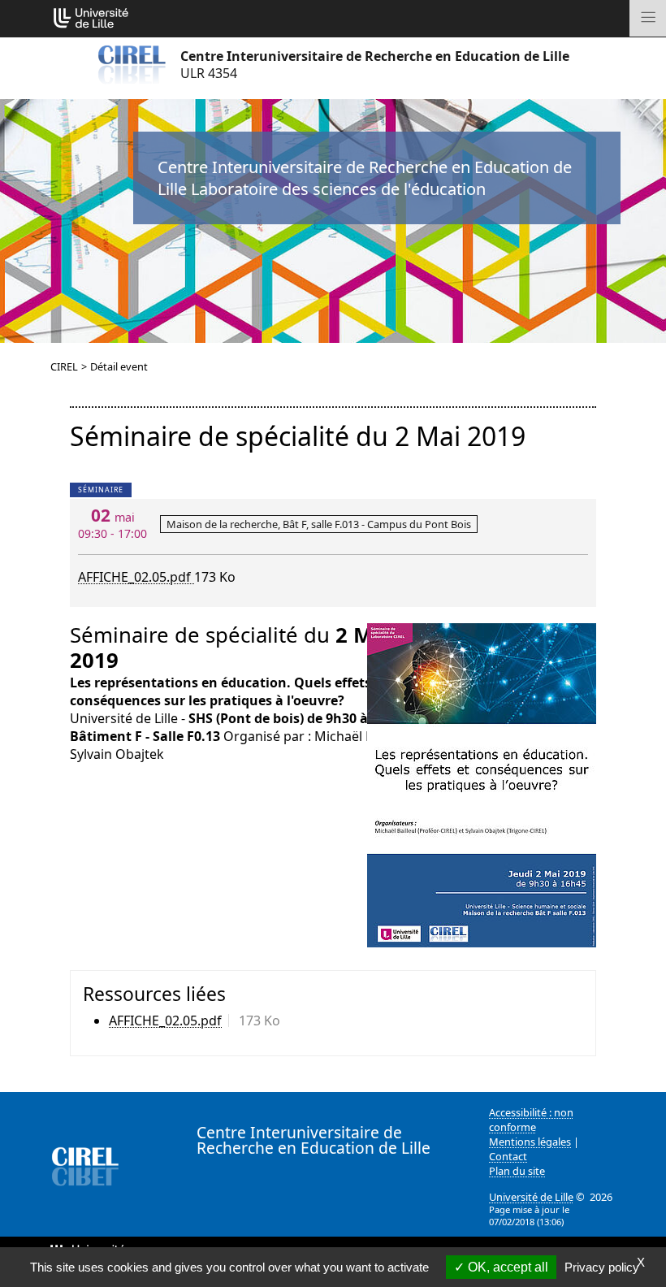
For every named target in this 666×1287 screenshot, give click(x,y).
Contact (508, 1156)
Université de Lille (531, 1197)
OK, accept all (506, 1267)
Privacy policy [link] (601, 1267)
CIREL (64, 366)
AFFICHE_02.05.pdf (136, 577)
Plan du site (517, 1171)
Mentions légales (530, 1141)
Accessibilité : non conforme (531, 1119)
